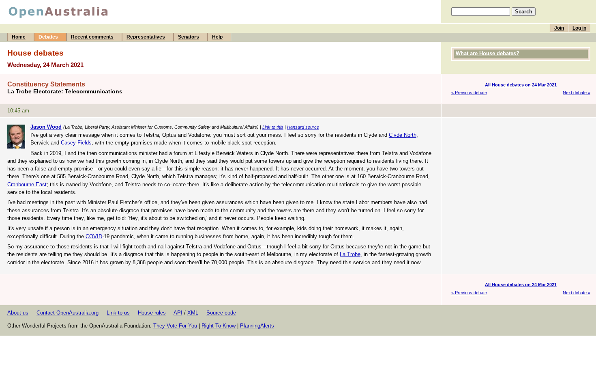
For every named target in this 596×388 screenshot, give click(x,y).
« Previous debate (469, 92)
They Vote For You (175, 326)
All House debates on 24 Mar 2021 (521, 84)
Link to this (272, 127)
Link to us (118, 313)
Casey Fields (76, 143)
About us (17, 313)
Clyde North (402, 135)
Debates (48, 37)
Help (217, 37)
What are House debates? (487, 53)
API (178, 313)
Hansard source (303, 127)
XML (192, 313)
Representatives (145, 37)
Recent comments (92, 37)
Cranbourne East (27, 184)
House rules (152, 313)
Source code (221, 313)
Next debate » (576, 92)
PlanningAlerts (257, 326)
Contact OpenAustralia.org (67, 313)
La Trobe (350, 254)
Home (19, 37)
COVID (94, 236)
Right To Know (219, 326)
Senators (188, 37)
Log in (579, 28)
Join (559, 28)
